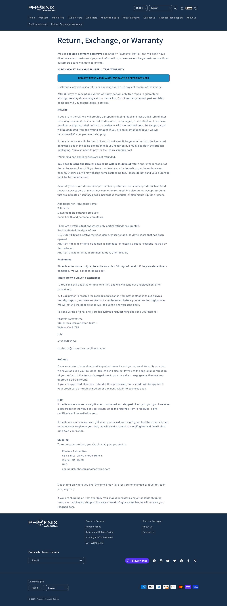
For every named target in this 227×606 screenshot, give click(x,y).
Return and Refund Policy (99, 532)
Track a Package (152, 521)
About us (148, 526)
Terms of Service (95, 521)
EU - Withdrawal (94, 543)
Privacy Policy (93, 526)
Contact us (149, 532)
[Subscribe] (80, 560)
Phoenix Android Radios (48, 599)
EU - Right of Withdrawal (99, 537)
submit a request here (116, 311)
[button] (175, 8)
